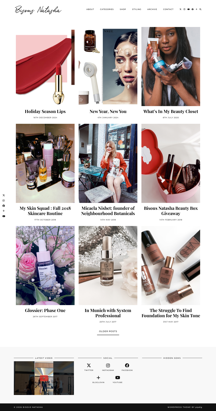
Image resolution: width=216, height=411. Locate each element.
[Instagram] (184, 9)
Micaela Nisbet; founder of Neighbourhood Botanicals (108, 210)
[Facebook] (193, 9)
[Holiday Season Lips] (45, 66)
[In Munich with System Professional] (108, 265)
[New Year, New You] (108, 66)
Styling (136, 9)
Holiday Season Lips (45, 111)
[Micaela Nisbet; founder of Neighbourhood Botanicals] (108, 163)
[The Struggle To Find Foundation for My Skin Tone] (170, 265)
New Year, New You (108, 111)
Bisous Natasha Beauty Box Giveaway (171, 210)
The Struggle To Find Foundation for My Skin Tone (171, 313)
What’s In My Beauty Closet (170, 111)
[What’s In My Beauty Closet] (170, 66)
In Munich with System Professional (108, 313)
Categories (107, 9)
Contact (168, 9)
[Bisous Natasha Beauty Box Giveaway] (170, 163)
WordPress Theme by (185, 407)
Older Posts (108, 331)
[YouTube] (188, 9)
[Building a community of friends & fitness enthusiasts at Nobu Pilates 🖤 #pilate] (44, 378)
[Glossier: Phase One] (45, 265)
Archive (152, 9)
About (90, 9)
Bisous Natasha (38, 9)
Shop (123, 9)
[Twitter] (181, 9)
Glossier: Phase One (45, 310)
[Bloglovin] (196, 9)
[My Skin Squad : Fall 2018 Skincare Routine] (45, 163)
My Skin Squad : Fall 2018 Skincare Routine (45, 210)
